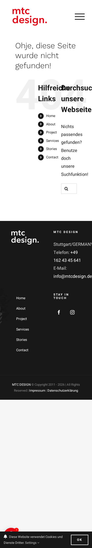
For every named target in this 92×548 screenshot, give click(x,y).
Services (52, 140)
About (50, 124)
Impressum (37, 390)
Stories (51, 148)
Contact (52, 157)
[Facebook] (58, 312)
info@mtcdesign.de (72, 276)
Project (51, 132)
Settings (31, 542)
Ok (79, 539)
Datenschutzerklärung (62, 390)
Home (50, 115)
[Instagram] (72, 312)
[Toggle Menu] (79, 16)
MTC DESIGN (21, 384)
